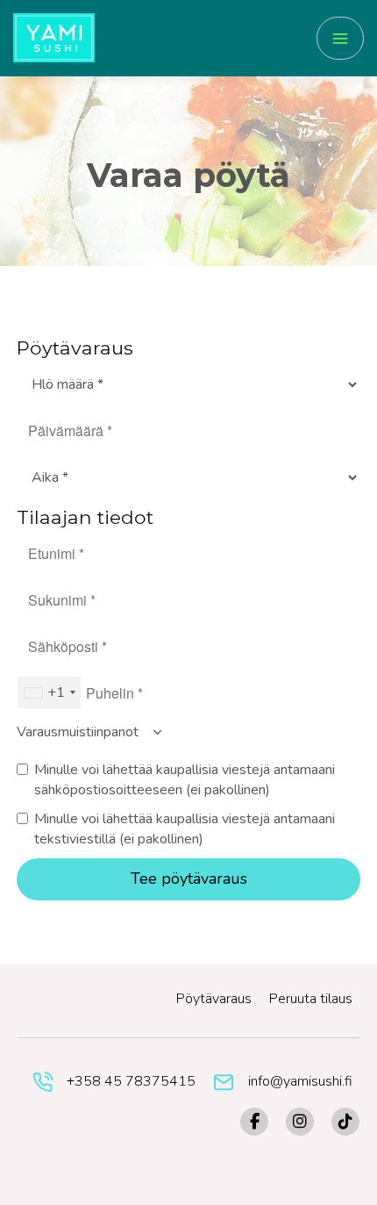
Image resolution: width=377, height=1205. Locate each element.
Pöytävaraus (214, 998)
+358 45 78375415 (131, 1081)
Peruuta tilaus (310, 998)
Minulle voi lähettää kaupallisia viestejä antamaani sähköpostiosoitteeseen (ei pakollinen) (184, 780)
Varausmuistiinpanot (79, 732)
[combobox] (49, 692)
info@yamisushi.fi (300, 1081)
